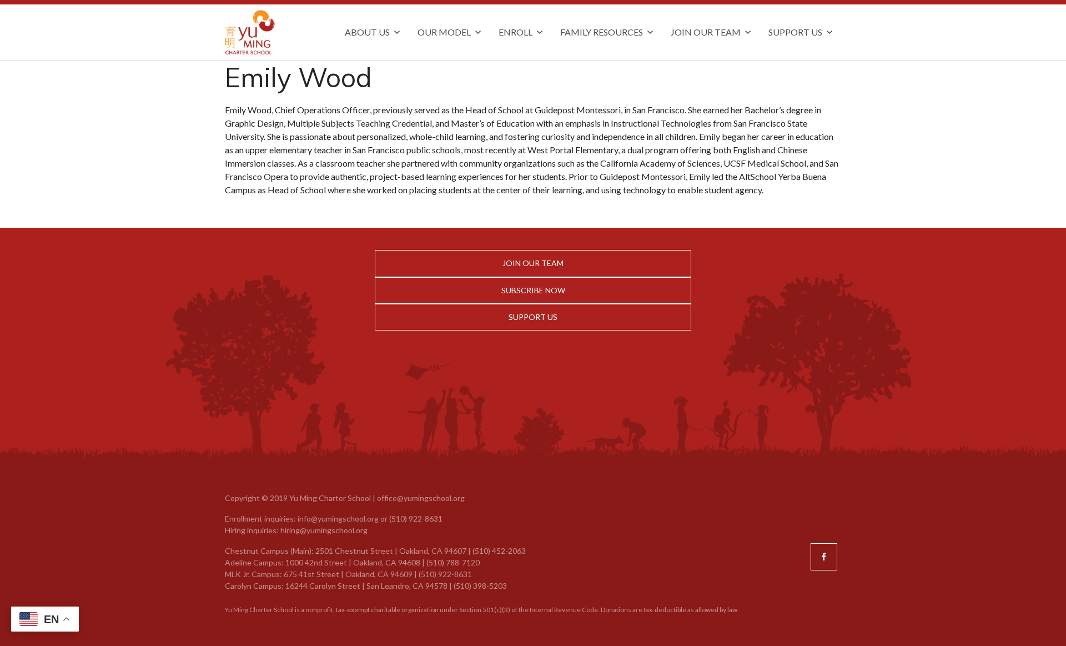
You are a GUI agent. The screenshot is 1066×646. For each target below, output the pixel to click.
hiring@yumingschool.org (324, 530)
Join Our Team (533, 263)
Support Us (533, 317)
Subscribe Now (533, 290)
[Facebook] (824, 556)
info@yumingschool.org (338, 518)
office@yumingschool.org (421, 498)
